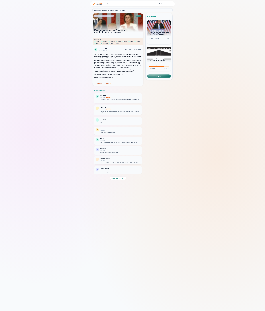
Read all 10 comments (117, 178)
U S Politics (107, 83)
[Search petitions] (152, 3)
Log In (169, 3)
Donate (109, 3)
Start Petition (160, 3)
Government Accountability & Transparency (104, 15)
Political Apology (98, 83)
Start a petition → (159, 76)
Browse (116, 3)
